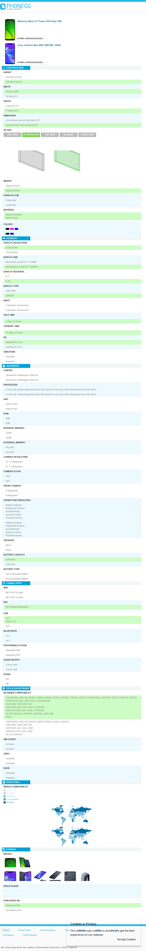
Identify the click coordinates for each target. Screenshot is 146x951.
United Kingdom (48, 930)
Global (6, 930)
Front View (87, 134)
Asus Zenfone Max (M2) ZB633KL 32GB (39, 45)
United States (24, 930)
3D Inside (68, 134)
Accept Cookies (126, 939)
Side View (12, 134)
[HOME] (15, 7)
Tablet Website (30, 935)
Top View (50, 134)
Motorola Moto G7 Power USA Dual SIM (39, 21)
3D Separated (31, 134)
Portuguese (8, 935)
